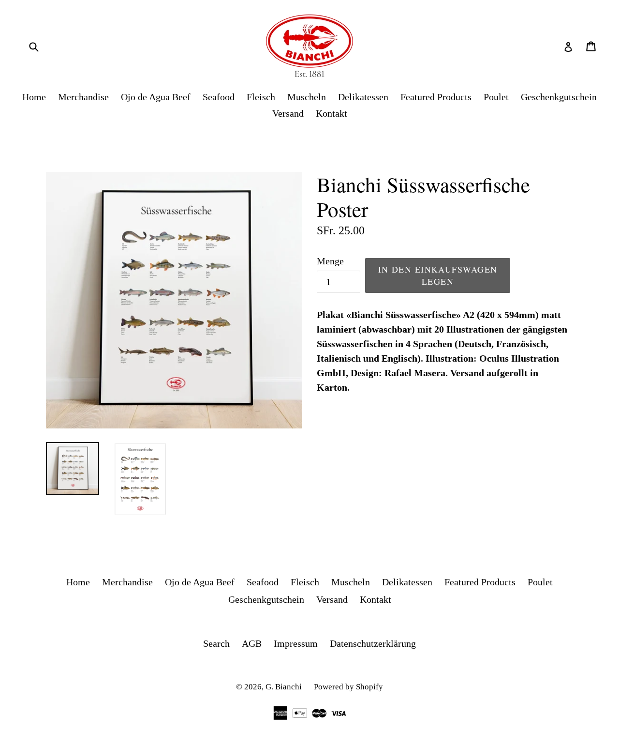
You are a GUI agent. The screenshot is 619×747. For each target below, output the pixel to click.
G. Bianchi (283, 686)
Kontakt (331, 113)
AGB (252, 643)
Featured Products (436, 96)
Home (34, 96)
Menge (330, 261)
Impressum (296, 643)
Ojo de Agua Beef (156, 96)
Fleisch (261, 96)
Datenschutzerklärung (373, 643)
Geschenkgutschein (559, 96)
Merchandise (83, 96)
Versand (288, 113)
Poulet (496, 96)
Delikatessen (363, 96)
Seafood (219, 96)
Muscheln (306, 96)
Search (216, 643)
